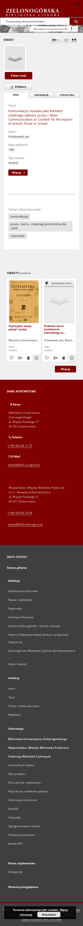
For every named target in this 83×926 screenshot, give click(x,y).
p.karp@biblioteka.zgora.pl (25, 524)
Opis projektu (17, 774)
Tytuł (11, 697)
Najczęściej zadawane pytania (27, 791)
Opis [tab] (16, 95)
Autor (12, 688)
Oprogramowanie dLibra (24, 826)
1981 (11, 150)
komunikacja (19, 217)
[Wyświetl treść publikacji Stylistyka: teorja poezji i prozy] (28, 358)
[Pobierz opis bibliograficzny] (19, 358)
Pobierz (20, 87)
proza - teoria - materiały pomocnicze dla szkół (38, 226)
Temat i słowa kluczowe (23, 706)
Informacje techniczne (22, 800)
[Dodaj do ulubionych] (66, 40)
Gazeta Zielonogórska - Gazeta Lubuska (34, 626)
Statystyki (14, 817)
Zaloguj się (15, 872)
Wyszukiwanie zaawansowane (50, 28)
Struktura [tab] (67, 95)
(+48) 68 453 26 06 (20, 513)
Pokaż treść (18, 76)
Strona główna (17, 568)
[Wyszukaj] (76, 21)
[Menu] (78, 3)
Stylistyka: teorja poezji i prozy (20, 327)
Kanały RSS (15, 844)
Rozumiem (49, 914)
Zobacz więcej (17, 664)
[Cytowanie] (74, 40)
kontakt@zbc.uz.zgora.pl (24, 465)
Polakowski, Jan (18, 137)
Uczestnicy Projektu (21, 765)
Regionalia (15, 608)
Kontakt (13, 809)
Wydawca (14, 715)
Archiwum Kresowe (20, 617)
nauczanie (17, 236)
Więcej (65, 369)
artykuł (13, 163)
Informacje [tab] (41, 95)
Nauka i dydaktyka (20, 600)
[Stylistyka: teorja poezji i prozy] (24, 301)
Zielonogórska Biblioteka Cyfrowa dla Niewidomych (41, 651)
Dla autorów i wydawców (24, 783)
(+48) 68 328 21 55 (20, 446)
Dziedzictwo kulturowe (23, 591)
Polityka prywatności (21, 835)
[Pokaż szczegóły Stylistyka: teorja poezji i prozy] (36, 358)
